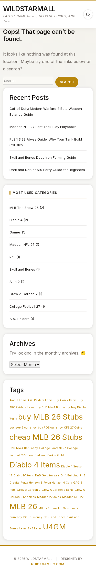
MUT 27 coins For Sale (53, 508)
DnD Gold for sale (47, 475)
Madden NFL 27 (22, 244)
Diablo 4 (16, 220)
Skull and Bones (22, 269)
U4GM (54, 526)
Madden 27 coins (49, 497)
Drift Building (70, 475)
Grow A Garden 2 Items (57, 489)
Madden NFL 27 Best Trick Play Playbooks (43, 127)
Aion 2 (14, 282)
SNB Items (34, 528)
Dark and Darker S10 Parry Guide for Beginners (47, 170)
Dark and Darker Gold (49, 455)
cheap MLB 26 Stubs (45, 437)
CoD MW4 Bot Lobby (23, 448)
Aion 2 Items (17, 400)
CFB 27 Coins (73, 427)
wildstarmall (29, 9)
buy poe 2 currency (23, 427)
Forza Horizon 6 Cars (58, 482)
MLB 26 (23, 506)
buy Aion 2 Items (65, 400)
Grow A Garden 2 (23, 294)
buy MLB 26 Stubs (50, 416)
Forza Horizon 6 (31, 482)
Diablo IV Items (24, 475)
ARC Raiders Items (40, 400)
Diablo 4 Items (34, 464)
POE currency (32, 517)
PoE (12, 257)
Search (67, 82)
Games (15, 232)
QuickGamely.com (47, 564)
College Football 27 (24, 306)
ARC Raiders (19, 319)
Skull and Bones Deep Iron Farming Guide (42, 157)
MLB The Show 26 (24, 208)
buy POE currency (50, 427)
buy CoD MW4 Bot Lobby (53, 407)
